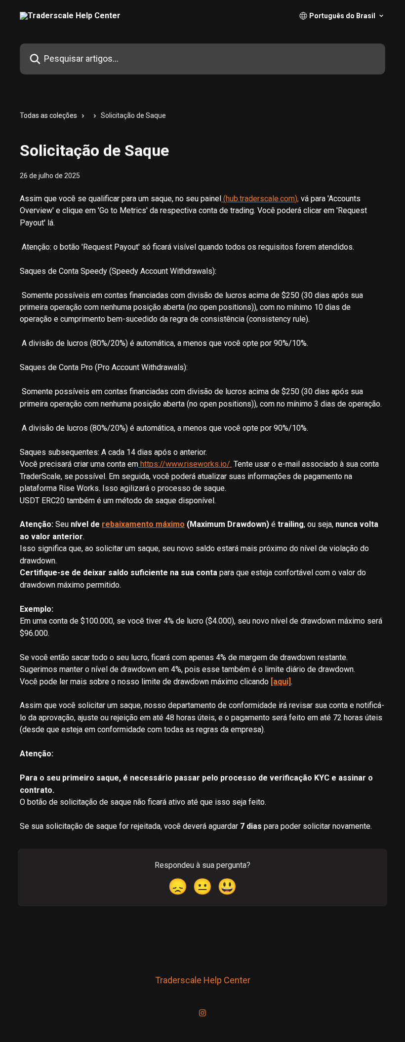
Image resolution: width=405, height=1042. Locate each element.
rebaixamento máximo (143, 524)
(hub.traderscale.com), (260, 198)
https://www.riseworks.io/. (185, 464)
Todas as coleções (48, 115)
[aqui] (281, 681)
